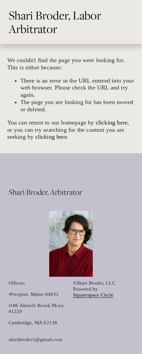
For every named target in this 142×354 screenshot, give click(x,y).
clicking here (111, 122)
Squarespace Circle (93, 295)
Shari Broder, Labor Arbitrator (55, 22)
